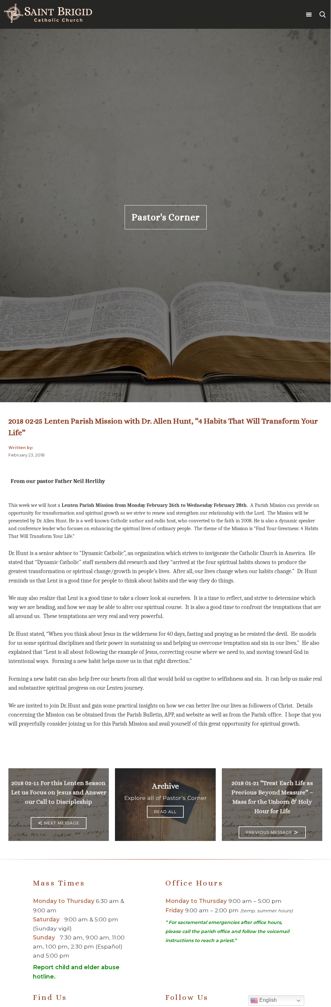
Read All (165, 811)
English (267, 1000)
